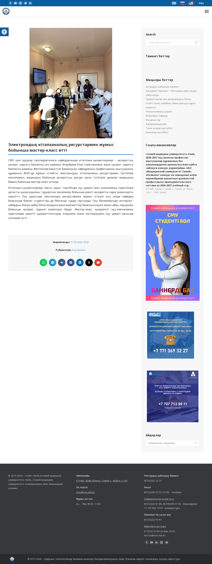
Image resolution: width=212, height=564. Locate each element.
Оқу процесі (79, 249)
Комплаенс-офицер (157, 115)
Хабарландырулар (156, 124)
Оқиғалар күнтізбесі (157, 132)
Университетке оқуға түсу (159, 498)
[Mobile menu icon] (207, 11)
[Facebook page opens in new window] (10, 3)
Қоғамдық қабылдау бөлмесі (162, 86)
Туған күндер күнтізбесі (159, 128)
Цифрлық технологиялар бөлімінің (63, 559)
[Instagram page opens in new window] (20, 3)
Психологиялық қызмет (159, 111)
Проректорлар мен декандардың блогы (168, 99)
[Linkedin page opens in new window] (30, 3)
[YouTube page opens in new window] (15, 3)
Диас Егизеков (127, 559)
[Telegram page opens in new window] (25, 3)
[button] (4, 32)
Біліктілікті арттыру (155, 526)
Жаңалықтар (153, 119)
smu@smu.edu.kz (85, 492)
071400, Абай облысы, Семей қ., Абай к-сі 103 (101, 480)
